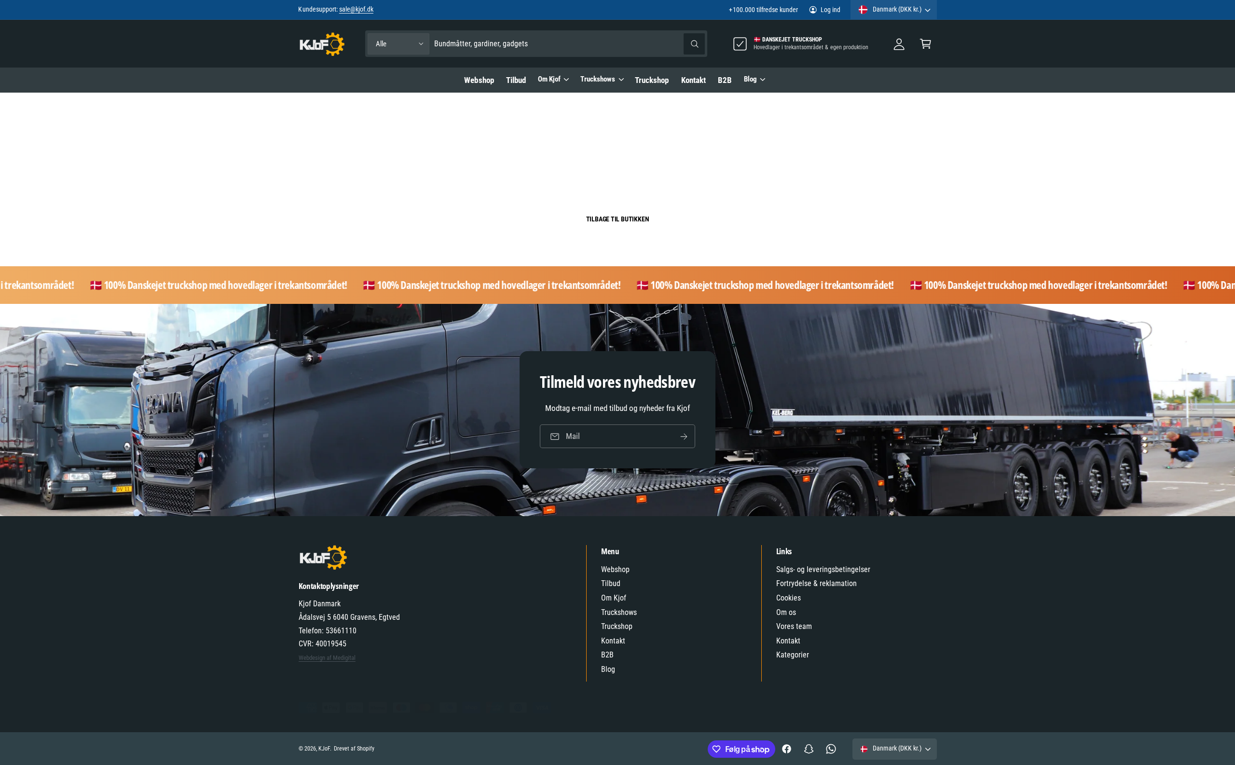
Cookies (788, 597)
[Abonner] (683, 437)
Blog (750, 79)
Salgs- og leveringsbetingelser (823, 569)
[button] (925, 43)
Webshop (615, 569)
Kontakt (613, 640)
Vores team (794, 626)
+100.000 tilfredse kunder (763, 10)
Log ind (830, 10)
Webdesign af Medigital (327, 657)
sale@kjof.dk (356, 9)
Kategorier (792, 654)
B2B (607, 654)
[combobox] (569, 43)
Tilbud (610, 583)
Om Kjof (549, 79)
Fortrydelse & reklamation (816, 583)
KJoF (324, 748)
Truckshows (597, 79)
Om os (786, 612)
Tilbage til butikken (617, 219)
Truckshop (616, 626)
